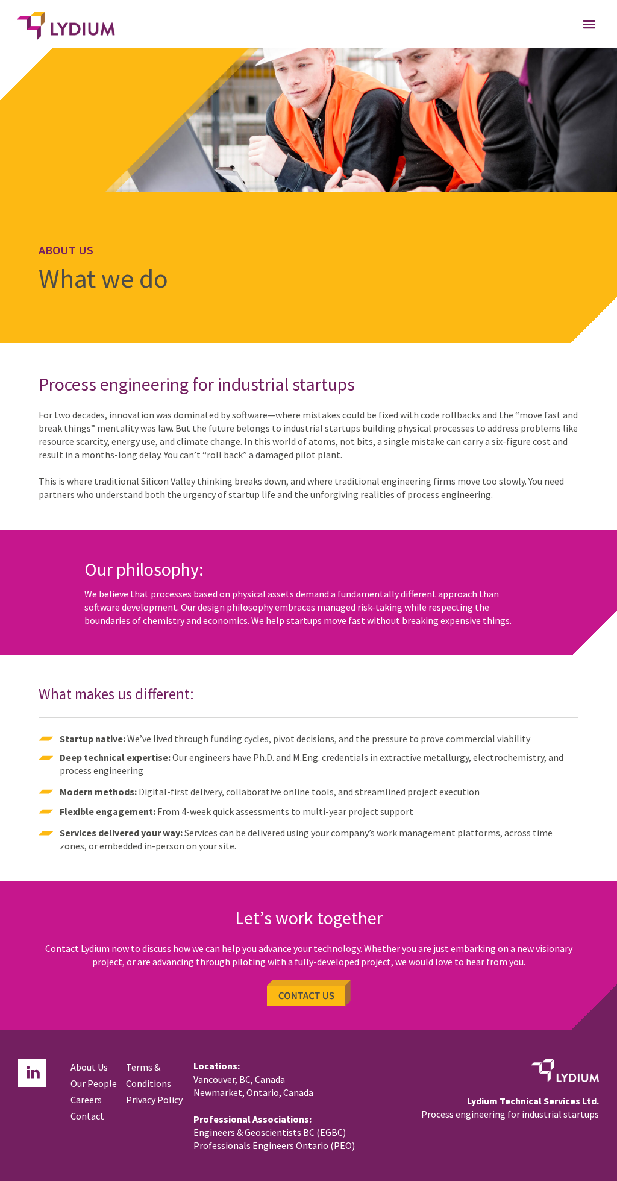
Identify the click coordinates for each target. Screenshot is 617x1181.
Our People (93, 1083)
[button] (589, 24)
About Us (89, 1067)
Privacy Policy (154, 1100)
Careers (86, 1100)
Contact (87, 1116)
